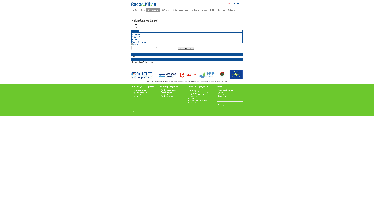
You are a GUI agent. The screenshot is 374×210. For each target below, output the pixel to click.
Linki (205, 10)
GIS (213, 10)
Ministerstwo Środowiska (225, 90)
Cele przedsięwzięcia (139, 94)
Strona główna (140, 10)
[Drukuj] (136, 25)
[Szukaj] (134, 45)
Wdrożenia (193, 90)
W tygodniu (136, 36)
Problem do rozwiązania (140, 92)
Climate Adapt (222, 96)
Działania (135, 96)
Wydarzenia (154, 10)
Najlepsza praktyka (166, 94)
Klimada (220, 92)
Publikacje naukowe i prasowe (199, 100)
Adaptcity (221, 94)
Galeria (196, 10)
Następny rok (137, 59)
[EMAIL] (136, 27)
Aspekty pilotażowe (167, 96)
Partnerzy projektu (181, 10)
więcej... (220, 98)
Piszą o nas (193, 102)
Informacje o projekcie (139, 90)
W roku (135, 31)
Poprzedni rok (137, 54)
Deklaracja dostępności (225, 105)
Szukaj (232, 10)
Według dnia (136, 39)
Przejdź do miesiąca (139, 42)
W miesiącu (136, 34)
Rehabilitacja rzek (166, 92)
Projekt (166, 10)
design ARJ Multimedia (136, 111)
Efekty (135, 98)
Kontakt (222, 10)
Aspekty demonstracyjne (168, 90)
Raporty (192, 98)
